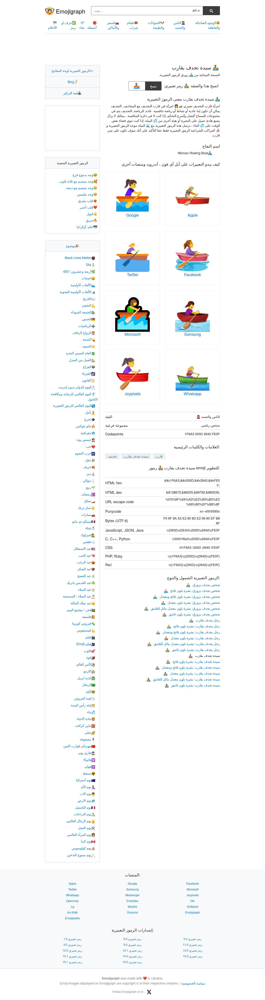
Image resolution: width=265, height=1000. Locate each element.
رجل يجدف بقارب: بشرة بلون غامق (192, 649)
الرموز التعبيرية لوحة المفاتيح (72, 70)
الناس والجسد (179, 25)
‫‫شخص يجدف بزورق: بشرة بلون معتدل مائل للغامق (182, 608)
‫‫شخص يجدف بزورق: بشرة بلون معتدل (190, 602)
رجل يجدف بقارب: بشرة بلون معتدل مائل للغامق (183, 643)
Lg (72, 906)
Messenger (132, 895)
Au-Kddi (72, 912)
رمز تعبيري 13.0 (192, 950)
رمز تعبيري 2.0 (132, 939)
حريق (91, 220)
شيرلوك (88, 534)
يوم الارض (86, 800)
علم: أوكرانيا (87, 226)
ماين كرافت (85, 725)
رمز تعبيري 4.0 (72, 945)
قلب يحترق (87, 200)
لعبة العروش (84, 698)
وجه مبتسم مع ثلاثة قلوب (78, 181)
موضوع (72, 245)
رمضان (88, 494)
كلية (90, 691)
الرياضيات (86, 325)
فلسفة (88, 616)
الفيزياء (88, 373)
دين (90, 473)
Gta (90, 264)
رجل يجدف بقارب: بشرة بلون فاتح (193, 626)
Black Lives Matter (80, 257)
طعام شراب (132, 25)
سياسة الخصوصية (193, 983)
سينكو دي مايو (83, 521)
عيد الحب (87, 555)
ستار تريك (86, 507)
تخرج (89, 419)
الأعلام (52, 25)
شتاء (90, 528)
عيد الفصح (86, 575)
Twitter (132, 274)
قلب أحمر (88, 207)
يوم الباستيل (85, 807)
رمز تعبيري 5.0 (132, 945)
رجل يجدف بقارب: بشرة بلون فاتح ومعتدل (188, 631)
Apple (192, 215)
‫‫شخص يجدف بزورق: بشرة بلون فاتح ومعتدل (186, 596)
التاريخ (89, 298)
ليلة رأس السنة (83, 705)
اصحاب (88, 278)
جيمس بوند (85, 439)
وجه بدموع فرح (84, 174)
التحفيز (88, 305)
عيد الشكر (86, 568)
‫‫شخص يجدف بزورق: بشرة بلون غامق (191, 614)
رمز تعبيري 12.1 (132, 950)
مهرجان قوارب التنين (79, 745)
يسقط (89, 773)
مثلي (90, 732)
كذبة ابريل (86, 677)
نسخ (153, 84)
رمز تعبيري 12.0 (72, 950)
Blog (72, 81)
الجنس (88, 318)
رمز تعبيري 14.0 (132, 956)
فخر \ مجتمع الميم (81, 609)
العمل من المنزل (82, 359)
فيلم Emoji (85, 643)
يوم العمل (86, 827)
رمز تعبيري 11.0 (192, 945)
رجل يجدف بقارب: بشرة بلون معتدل (192, 637)
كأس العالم (85, 664)
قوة (90, 657)
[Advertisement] (132, 49)
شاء (81, 25)
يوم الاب (87, 793)
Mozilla (132, 906)
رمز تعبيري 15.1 (72, 962)
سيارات (88, 514)
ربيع (90, 487)
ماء (91, 711)
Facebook (192, 274)
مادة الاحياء (86, 718)
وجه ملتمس (87, 194)
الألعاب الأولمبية (82, 284)
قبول (92, 213)
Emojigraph (70, 11)
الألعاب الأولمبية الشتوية (77, 291)
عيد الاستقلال (84, 548)
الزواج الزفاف (83, 332)
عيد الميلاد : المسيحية (79, 596)
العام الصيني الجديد (80, 353)
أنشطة (92, 25)
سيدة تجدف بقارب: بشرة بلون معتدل (192, 673)
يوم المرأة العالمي (81, 834)
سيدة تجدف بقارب (136, 456)
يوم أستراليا (85, 779)
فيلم (90, 637)
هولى (89, 766)
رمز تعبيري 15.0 (192, 956)
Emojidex (132, 901)
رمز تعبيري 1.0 (72, 939)
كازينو (89, 671)
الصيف (88, 346)
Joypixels (133, 393)
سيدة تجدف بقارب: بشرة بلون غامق (192, 685)
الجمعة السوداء (83, 312)
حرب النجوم (85, 453)
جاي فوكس (85, 425)
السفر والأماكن (113, 25)
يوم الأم (88, 786)
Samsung (192, 334)
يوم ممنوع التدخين (81, 854)
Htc (192, 901)
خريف (89, 466)
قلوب (89, 650)
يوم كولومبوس (83, 848)
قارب (159, 456)
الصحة (89, 339)
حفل (90, 460)
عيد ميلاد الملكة (82, 602)
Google (132, 215)
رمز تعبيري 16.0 (132, 962)
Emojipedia (72, 918)
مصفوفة (87, 739)
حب (90, 446)
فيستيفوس (86, 630)
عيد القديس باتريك (81, 582)
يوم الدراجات (84, 813)
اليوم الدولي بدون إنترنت (76, 387)
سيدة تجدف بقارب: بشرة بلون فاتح (193, 661)
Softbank (192, 906)
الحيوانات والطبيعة (156, 25)
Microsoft (133, 334)
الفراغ (89, 366)
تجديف (112, 456)
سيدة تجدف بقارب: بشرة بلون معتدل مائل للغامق (183, 679)
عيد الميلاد (86, 589)
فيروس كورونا (83, 623)
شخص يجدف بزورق (203, 584)
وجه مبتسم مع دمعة (81, 187)
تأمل (90, 412)
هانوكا (89, 759)
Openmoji (72, 901)
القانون (88, 380)
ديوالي (89, 480)
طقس (89, 541)
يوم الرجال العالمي (80, 820)
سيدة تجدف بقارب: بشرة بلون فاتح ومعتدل (187, 667)
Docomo (132, 912)
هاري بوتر (86, 752)
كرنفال (88, 684)
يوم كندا (88, 841)
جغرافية (88, 432)
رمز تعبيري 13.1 (72, 956)
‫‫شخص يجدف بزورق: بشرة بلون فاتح (192, 590)
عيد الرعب (86, 562)
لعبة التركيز (72, 92)
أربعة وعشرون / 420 (79, 271)
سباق (89, 500)
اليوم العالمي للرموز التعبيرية (74, 405)
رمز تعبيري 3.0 (193, 939)
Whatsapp (192, 393)
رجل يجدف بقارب (204, 620)
